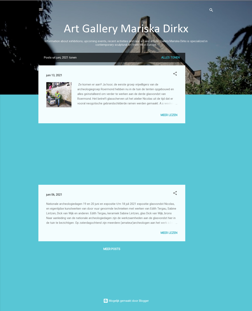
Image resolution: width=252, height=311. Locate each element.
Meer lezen (169, 115)
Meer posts (111, 249)
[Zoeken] (211, 11)
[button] (175, 74)
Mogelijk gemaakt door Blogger (128, 301)
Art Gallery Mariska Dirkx (126, 29)
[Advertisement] (201, 112)
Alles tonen (170, 57)
